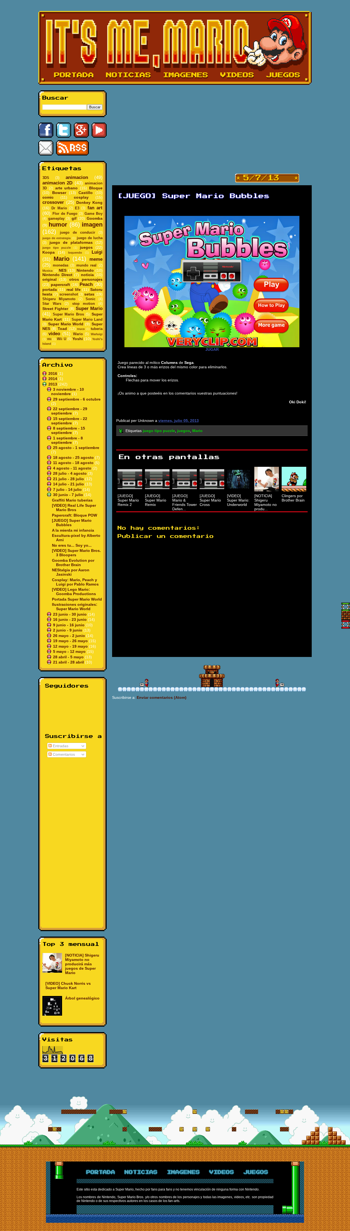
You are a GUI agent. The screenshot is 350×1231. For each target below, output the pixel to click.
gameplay (56, 219)
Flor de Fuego (64, 214)
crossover (53, 202)
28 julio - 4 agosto (70, 473)
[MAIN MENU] (212, 676)
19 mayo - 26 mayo (71, 641)
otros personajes (86, 279)
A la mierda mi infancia (73, 530)
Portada (74, 75)
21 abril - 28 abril (69, 662)
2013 (53, 384)
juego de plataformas (71, 242)
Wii (49, 339)
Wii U (61, 339)
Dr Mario (59, 208)
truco (81, 329)
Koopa (48, 252)
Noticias (128, 75)
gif (74, 218)
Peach (86, 284)
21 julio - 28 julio (69, 479)
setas (89, 294)
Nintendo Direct (57, 275)
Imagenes (185, 75)
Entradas (60, 746)
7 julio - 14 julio (68, 489)
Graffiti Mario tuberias (72, 500)
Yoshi (77, 339)
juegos (86, 247)
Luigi (97, 252)
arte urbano (66, 188)
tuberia (97, 329)
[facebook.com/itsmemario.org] (45, 130)
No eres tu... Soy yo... (72, 545)
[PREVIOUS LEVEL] (279, 682)
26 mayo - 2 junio (69, 635)
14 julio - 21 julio (69, 484)
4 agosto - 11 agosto (72, 468)
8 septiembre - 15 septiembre (68, 430)
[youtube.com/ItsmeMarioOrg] (99, 130)
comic (48, 197)
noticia (87, 275)
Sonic (90, 299)
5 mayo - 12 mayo (70, 651)
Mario (61, 258)
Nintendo (85, 270)
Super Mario (89, 308)
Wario (78, 334)
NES (62, 270)
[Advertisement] (72, 842)
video (54, 333)
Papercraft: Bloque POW (74, 515)
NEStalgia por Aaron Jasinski (70, 572)
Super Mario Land (87, 319)
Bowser (59, 192)
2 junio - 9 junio (68, 630)
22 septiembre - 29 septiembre (69, 411)
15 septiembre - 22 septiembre (69, 420)
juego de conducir (77, 232)
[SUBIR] (345, 607)
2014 (53, 378)
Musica (47, 270)
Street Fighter (55, 308)
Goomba (95, 218)
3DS (45, 178)
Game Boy (93, 214)
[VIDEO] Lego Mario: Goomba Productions (74, 591)
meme (96, 259)
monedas (60, 265)
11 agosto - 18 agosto (74, 462)
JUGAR (212, 349)
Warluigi (97, 334)
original (49, 279)
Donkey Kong (89, 202)
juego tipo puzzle (56, 247)
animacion (77, 177)
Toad (62, 328)
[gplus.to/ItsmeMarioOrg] (81, 130)
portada (49, 289)
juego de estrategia (56, 238)
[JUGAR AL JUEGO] (211, 281)
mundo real (86, 265)
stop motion (83, 304)
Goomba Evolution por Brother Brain (73, 562)
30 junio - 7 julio (68, 495)
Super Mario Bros (68, 314)
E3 (77, 208)
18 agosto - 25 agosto (74, 457)
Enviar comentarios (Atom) (161, 697)
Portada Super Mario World (77, 599)
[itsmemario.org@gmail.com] (45, 147)
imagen (92, 224)
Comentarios (63, 754)
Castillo (85, 192)
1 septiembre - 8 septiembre (67, 440)
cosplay (81, 197)
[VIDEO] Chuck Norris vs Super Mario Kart (68, 985)
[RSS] (72, 147)
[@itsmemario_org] (63, 130)
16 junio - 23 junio (70, 619)
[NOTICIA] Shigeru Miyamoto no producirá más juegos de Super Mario (82, 964)
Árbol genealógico (82, 998)
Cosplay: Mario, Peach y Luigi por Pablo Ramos (75, 582)
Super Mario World (66, 324)
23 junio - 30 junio (70, 614)
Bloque (96, 188)
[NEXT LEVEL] (144, 682)
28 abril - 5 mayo (69, 657)
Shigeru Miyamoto (58, 299)
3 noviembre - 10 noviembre (67, 391)
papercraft (60, 284)
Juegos (283, 75)
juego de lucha (90, 238)
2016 (53, 373)
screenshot (68, 294)
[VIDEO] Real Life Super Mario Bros (74, 507)
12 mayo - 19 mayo (71, 646)
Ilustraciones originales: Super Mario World (74, 606)
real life (73, 289)
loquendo (75, 252)
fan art (95, 207)
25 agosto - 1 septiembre (76, 447)
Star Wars (51, 304)
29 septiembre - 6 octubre (77, 399)
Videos (237, 75)
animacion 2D (57, 183)
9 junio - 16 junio (69, 625)
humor (58, 224)
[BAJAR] (345, 624)
